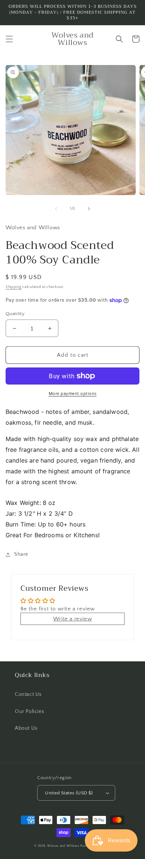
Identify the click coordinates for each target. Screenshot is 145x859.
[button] (9, 39)
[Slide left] (56, 209)
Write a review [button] (72, 619)
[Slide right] (89, 209)
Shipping (14, 287)
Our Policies (29, 711)
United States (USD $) (69, 792)
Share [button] (21, 554)
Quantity (15, 313)
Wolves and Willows (63, 845)
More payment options (73, 393)
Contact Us (28, 694)
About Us (26, 728)
